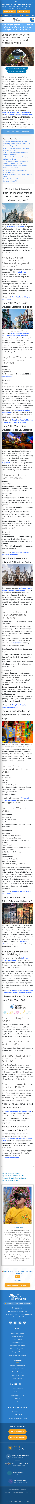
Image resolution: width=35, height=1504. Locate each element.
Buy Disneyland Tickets (10, 1180)
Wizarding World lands (15, 227)
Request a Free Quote (17, 1395)
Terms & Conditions (17, 1492)
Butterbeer (17, 643)
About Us (17, 1398)
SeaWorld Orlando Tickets (18, 1412)
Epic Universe (21, 272)
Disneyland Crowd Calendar (17, 1355)
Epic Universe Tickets (17, 1368)
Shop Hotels (9, 12)
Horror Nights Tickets (17, 1375)
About (17, 1496)
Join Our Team (19, 1431)
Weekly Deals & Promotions (17, 71)
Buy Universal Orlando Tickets (12, 1176)
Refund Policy (28, 1492)
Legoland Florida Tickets (17, 1415)
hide (20, 139)
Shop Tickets (23, 12)
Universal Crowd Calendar (17, 132)
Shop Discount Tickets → (17, 1285)
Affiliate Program (19, 1437)
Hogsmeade (6, 463)
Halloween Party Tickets (17, 1345)
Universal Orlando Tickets (17, 1365)
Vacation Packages (17, 1336)
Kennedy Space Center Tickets (17, 1418)
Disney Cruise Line (17, 1342)
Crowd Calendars (17, 1389)
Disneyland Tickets (17, 1352)
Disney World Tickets (17, 1333)
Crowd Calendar (18, 1339)
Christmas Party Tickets (17, 1349)
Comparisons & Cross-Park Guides (16, 68)
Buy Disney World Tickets (10, 1173)
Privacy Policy (6, 1492)
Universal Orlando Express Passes (13, 1178)
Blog (17, 1401)
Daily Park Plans (18, 1392)
